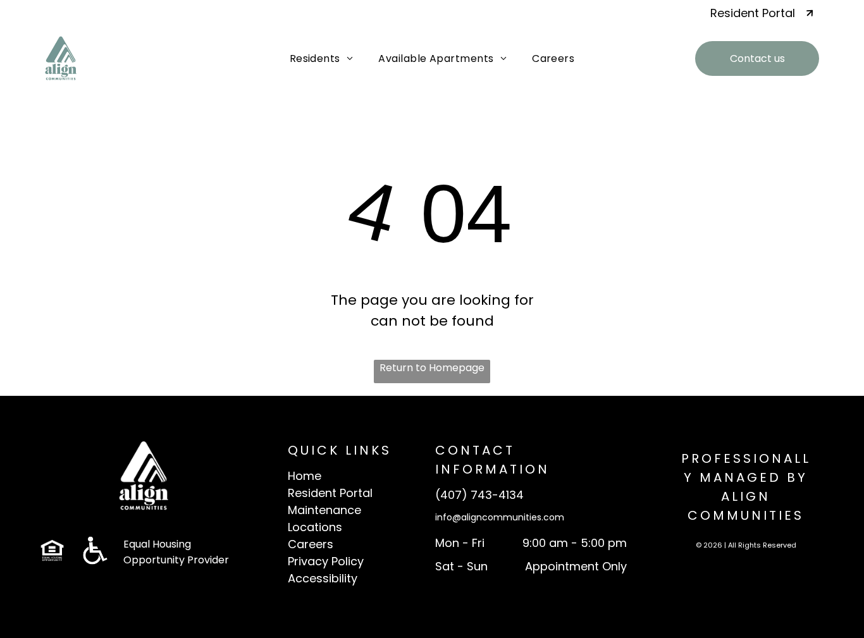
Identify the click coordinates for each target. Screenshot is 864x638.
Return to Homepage (432, 367)
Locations (315, 527)
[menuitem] (321, 58)
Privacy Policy (326, 561)
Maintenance (324, 510)
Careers (310, 544)
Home (304, 476)
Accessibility (322, 578)
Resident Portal (330, 493)
